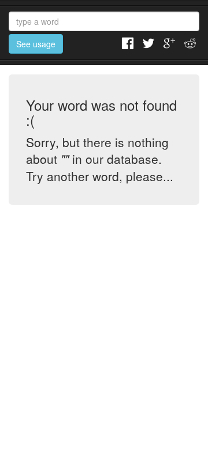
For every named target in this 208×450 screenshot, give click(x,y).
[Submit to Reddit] (190, 42)
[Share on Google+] (169, 42)
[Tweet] (148, 42)
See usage (35, 44)
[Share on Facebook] (127, 42)
